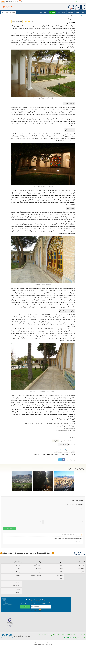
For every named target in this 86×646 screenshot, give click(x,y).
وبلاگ (81, 16)
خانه (83, 12)
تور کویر (18, 579)
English (2, 1)
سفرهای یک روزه (37, 572)
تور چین (18, 568)
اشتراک (25, 607)
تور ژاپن (18, 589)
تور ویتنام (18, 575)
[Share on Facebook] (63, 459)
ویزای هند (18, 592)
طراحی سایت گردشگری (46, 644)
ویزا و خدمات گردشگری (36, 575)
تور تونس (18, 565)
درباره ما (60, 565)
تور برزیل (18, 582)
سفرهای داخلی (38, 568)
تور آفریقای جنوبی (16, 586)
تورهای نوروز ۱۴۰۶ (41, 12)
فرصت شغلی (15, 2)
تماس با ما (8, 2)
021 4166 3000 (69, 637)
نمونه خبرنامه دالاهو (35, 610)
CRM (39, 644)
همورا (35, 644)
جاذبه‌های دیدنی (75, 16)
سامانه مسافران (22, 2)
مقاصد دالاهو (61, 12)
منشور (61, 568)
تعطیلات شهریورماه (37, 579)
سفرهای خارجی (37, 565)
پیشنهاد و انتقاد (80, 565)
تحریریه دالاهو (62, 450)
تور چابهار (18, 572)
